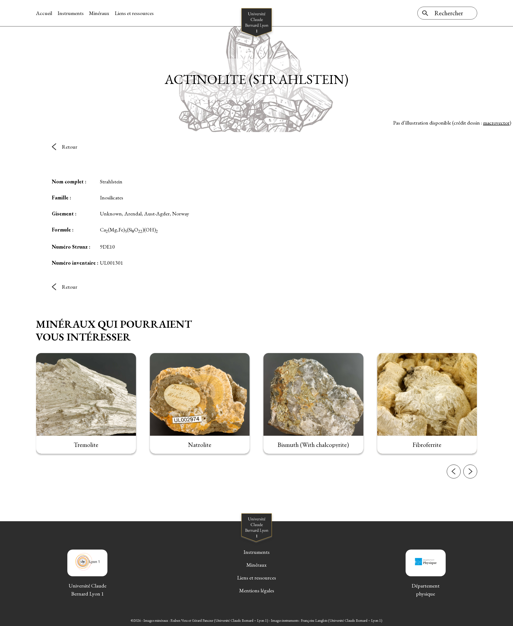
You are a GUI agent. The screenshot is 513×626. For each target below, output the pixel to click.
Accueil (44, 13)
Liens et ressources (134, 13)
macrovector (496, 122)
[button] (454, 471)
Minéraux (99, 13)
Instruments (70, 13)
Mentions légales (256, 590)
